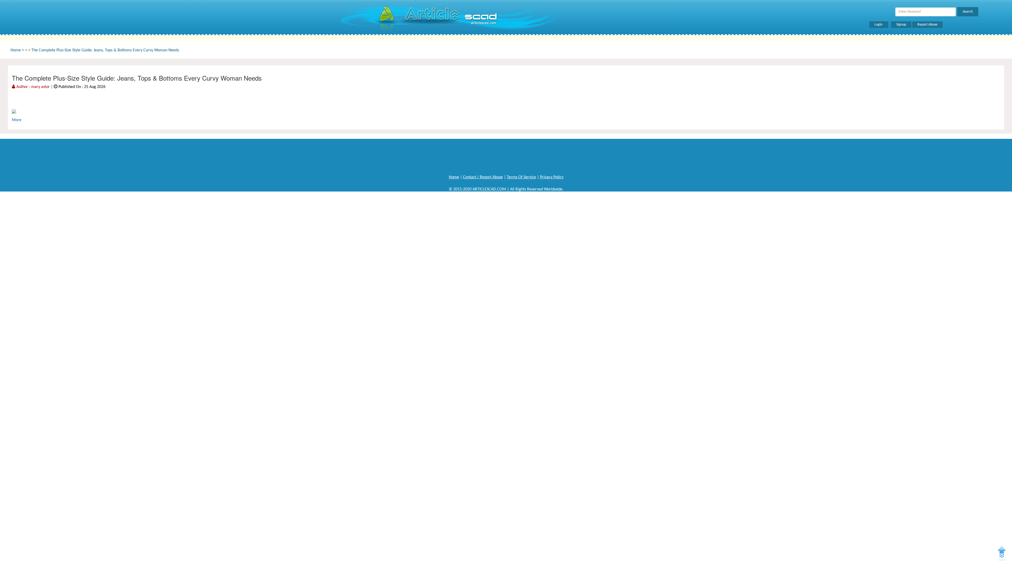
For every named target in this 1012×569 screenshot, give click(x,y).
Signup (901, 25)
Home (16, 50)
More (16, 120)
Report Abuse (927, 25)
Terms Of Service (521, 177)
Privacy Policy (551, 177)
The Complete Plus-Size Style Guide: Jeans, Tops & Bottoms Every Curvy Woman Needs (105, 50)
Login (878, 25)
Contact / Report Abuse (483, 177)
